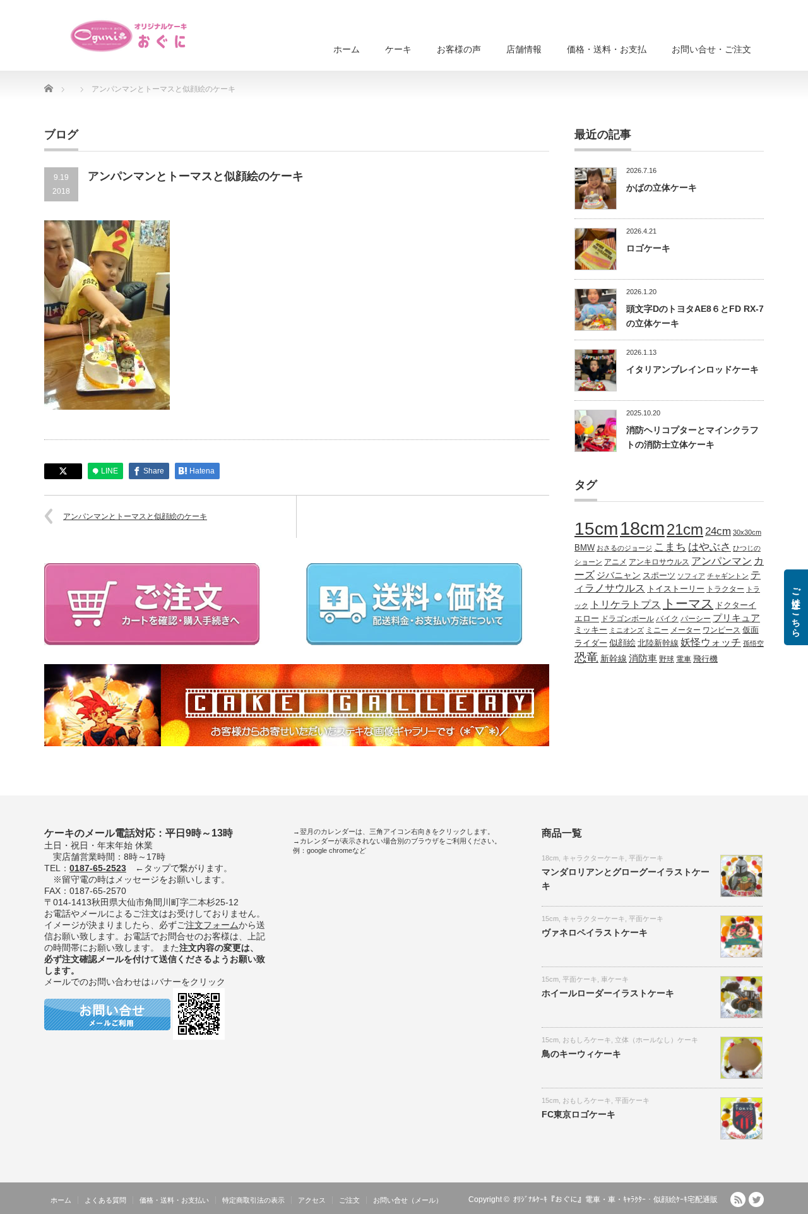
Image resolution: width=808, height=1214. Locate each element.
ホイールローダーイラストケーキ (608, 993)
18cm (642, 528)
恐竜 (586, 657)
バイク (667, 618)
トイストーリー (675, 589)
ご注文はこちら (796, 607)
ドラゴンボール (627, 618)
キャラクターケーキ (593, 858)
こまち (670, 546)
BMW (584, 548)
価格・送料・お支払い (174, 1200)
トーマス (688, 603)
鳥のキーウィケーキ (581, 1054)
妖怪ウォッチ (710, 642)
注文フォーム (212, 925)
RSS (738, 1199)
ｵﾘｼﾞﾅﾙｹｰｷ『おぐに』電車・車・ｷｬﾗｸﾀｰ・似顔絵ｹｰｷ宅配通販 (615, 1199)
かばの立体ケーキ (661, 187)
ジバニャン (619, 575)
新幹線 (613, 658)
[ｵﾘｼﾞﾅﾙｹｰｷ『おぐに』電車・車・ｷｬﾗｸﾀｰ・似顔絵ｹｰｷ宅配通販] (129, 36)
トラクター (725, 589)
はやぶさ (709, 546)
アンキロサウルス (659, 561)
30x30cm (747, 532)
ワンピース (721, 630)
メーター (685, 630)
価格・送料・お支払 (606, 49)
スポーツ (659, 575)
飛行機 (705, 659)
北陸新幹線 (658, 643)
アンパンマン (721, 560)
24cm (718, 531)
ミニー (657, 630)
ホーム (346, 49)
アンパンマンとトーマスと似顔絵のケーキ (135, 516)
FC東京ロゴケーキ (578, 1114)
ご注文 (349, 1200)
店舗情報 (524, 49)
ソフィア (691, 576)
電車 (683, 659)
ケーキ (398, 49)
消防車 (643, 658)
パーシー (695, 618)
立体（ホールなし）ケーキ (656, 1040)
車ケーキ (615, 979)
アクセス (312, 1200)
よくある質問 (105, 1200)
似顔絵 (622, 643)
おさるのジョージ (624, 548)
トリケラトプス (625, 604)
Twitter (756, 1199)
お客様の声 (459, 49)
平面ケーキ (646, 858)
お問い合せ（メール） (408, 1200)
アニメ (615, 561)
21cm (685, 529)
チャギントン (728, 576)
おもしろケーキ (586, 1040)
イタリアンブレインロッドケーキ (692, 369)
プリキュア (736, 618)
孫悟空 (753, 643)
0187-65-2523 (97, 868)
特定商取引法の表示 (253, 1200)
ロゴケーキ (648, 248)
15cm (596, 529)
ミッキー (590, 629)
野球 (666, 659)
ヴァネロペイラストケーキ (595, 932)
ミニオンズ (626, 630)
